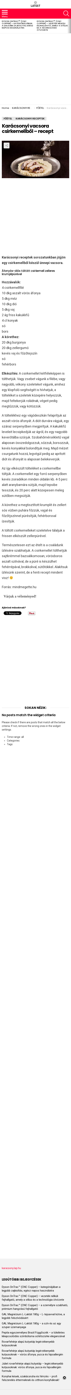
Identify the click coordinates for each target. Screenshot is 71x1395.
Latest (35, 5)
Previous (2, 26)
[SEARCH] (66, 13)
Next (69, 26)
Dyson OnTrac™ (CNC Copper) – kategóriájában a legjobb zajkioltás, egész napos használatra (17, 24)
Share (6, 145)
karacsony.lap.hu (11, 1268)
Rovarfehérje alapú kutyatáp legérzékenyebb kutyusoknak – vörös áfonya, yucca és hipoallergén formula (32, 1354)
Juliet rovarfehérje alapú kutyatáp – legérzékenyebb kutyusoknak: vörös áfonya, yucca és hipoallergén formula (32, 1367)
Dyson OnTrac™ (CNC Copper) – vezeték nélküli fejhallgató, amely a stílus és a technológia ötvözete (52, 25)
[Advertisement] (35, 69)
